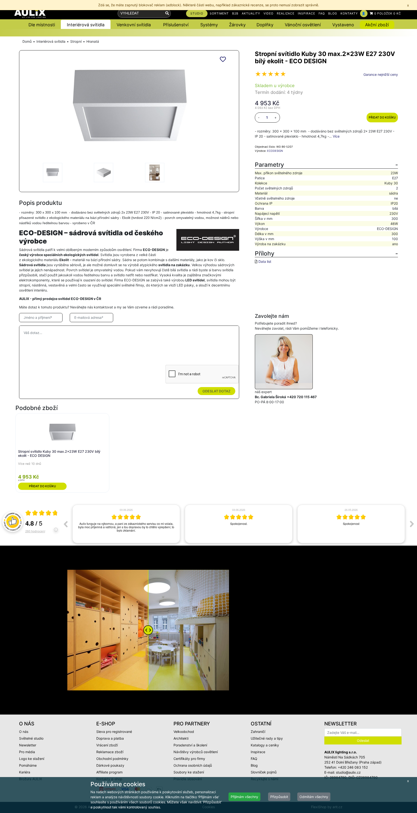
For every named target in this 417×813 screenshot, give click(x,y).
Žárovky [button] (237, 24)
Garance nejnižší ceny (380, 74)
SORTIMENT (219, 13)
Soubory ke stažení (189, 772)
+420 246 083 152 (353, 767)
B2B (235, 13)
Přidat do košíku (382, 117)
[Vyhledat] (167, 13)
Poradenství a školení (190, 745)
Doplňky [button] (265, 24)
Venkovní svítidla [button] (134, 24)
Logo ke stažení (31, 759)
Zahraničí (258, 732)
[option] (126, 524)
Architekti (181, 738)
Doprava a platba (110, 738)
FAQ (322, 13)
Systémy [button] (209, 24)
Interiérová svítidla (50, 41)
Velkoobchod (184, 732)
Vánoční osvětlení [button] (303, 24)
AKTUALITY (251, 13)
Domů (27, 41)
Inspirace (258, 752)
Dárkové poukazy (110, 765)
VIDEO (268, 13)
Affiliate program (109, 772)
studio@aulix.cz (348, 772)
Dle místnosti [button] (41, 24)
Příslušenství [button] (175, 24)
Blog (254, 765)
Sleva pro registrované (114, 732)
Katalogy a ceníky (265, 745)
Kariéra (24, 772)
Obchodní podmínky (112, 759)
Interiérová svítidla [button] (85, 24)
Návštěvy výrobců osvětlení (196, 752)
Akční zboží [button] (377, 24)
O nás (23, 732)
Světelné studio (31, 738)
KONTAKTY (349, 13)
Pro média (27, 752)
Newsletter (27, 745)
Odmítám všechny (313, 797)
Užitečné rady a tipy (267, 738)
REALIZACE (286, 13)
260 (35, 531)
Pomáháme (28, 765)
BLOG (332, 13)
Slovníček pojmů (264, 772)
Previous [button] (65, 524)
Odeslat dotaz (216, 391)
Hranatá (92, 41)
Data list (264, 261)
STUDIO (196, 13)
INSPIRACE (306, 13)
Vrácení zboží (107, 745)
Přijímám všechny (244, 797)
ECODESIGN (275, 151)
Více (336, 136)
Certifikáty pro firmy (189, 759)
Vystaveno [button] (343, 24)
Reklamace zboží (109, 752)
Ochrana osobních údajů (193, 765)
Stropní (76, 41)
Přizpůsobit (279, 797)
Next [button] (412, 524)
